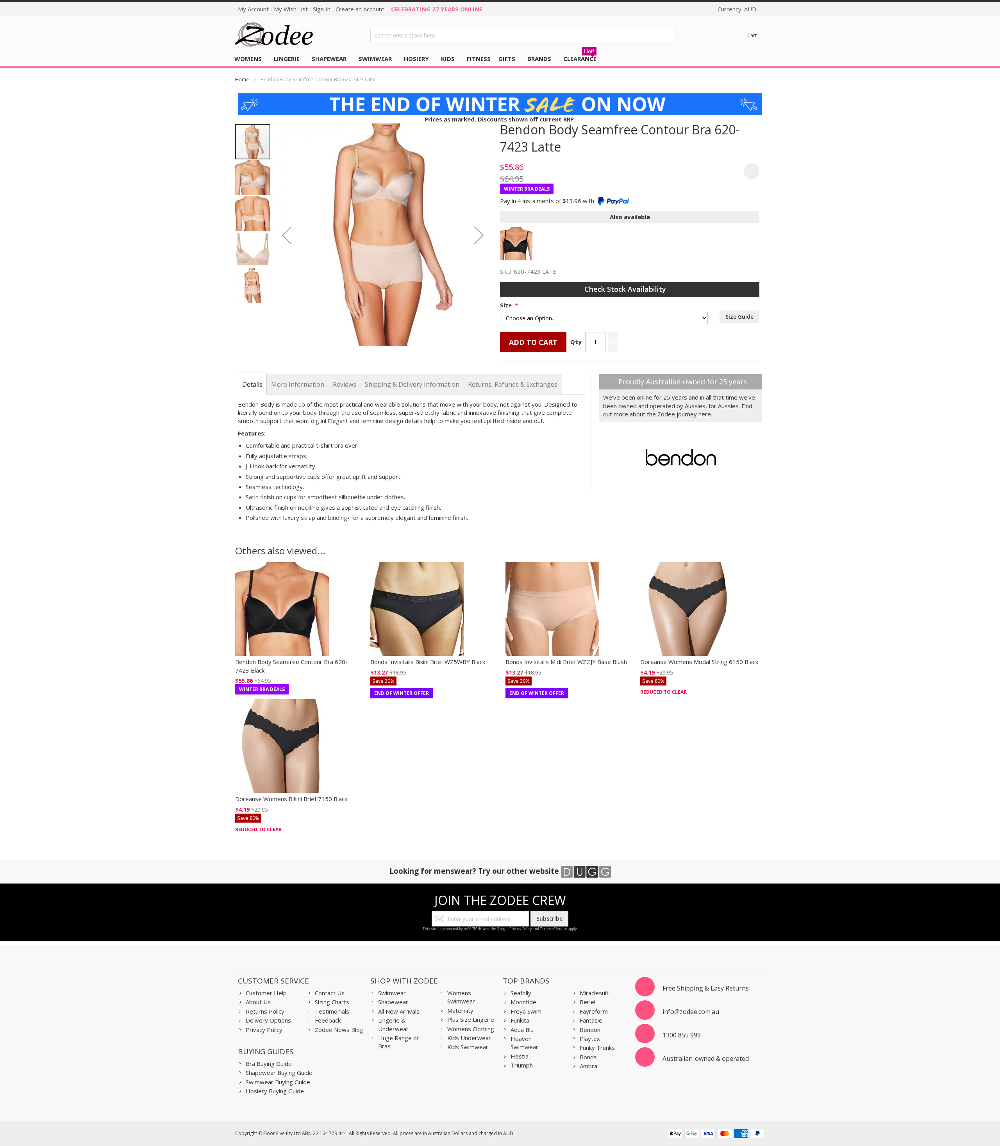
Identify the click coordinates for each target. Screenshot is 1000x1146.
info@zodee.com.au (690, 1011)
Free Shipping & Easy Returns (705, 988)
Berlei (587, 1002)
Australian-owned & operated (705, 1058)
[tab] (252, 384)
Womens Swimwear (461, 997)
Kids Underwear (469, 1038)
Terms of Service (553, 928)
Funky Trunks (597, 1047)
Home (242, 79)
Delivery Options (268, 1020)
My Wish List (291, 9)
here (704, 414)
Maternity (460, 1010)
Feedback (328, 1020)
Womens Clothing (470, 1029)
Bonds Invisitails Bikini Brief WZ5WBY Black (427, 662)
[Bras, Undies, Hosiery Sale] (500, 97)
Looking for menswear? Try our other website (475, 871)
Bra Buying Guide (269, 1063)
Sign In (321, 9)
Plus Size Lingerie (470, 1019)
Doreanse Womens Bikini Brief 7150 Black (291, 799)
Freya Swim (526, 1011)
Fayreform (594, 1011)
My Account (253, 9)
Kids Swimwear (467, 1047)
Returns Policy (265, 1011)
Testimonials (332, 1011)
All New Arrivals (399, 1011)
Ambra (588, 1066)
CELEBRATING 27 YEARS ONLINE (436, 9)
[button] (286, 235)
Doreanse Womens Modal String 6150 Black (699, 662)
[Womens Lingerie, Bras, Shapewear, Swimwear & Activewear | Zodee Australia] (274, 35)
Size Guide (739, 316)
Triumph (522, 1065)
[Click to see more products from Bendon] (680, 457)
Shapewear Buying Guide (279, 1072)
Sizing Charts (332, 1002)
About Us (258, 1002)
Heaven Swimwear (524, 1043)
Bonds (588, 1057)
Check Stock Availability (626, 289)
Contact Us (330, 993)
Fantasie (591, 1020)
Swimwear (392, 993)
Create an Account (360, 9)
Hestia (520, 1056)
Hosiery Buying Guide (275, 1091)
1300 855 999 (681, 1035)
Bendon (590, 1030)
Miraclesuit (594, 993)
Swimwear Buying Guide (278, 1082)
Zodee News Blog (339, 1030)
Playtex (590, 1038)
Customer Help (266, 993)
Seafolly (521, 993)
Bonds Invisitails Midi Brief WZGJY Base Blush (566, 662)
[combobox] (523, 35)
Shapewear (393, 1002)
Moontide (523, 1002)
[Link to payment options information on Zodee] (716, 1134)
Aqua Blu (522, 1030)
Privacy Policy (520, 928)
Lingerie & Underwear (393, 1024)
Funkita (520, 1020)
